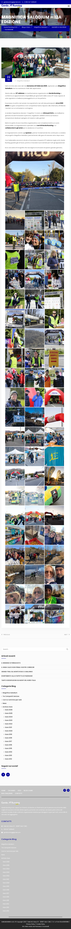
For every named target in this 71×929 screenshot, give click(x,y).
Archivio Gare (7, 707)
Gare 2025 (8, 713)
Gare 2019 (8, 734)
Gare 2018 (8, 738)
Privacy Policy (30, 924)
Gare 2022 (8, 724)
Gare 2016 (8, 745)
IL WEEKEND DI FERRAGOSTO (11, 663)
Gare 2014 (8, 752)
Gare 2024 (8, 717)
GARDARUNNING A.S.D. (8, 922)
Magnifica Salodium (23, 81)
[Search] (67, 649)
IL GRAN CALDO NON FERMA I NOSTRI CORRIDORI (17, 667)
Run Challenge (6, 793)
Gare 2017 (8, 741)
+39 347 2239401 (8, 829)
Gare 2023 (8, 720)
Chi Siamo (11, 791)
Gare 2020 (8, 731)
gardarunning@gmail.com (12, 2)
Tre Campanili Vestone (11, 696)
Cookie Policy (40, 924)
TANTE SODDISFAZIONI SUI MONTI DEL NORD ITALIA (18, 680)
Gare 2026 (8, 710)
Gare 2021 (8, 727)
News (4, 703)
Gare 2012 (8, 759)
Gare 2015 (8, 748)
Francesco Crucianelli (42, 926)
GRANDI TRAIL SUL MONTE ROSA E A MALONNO (17, 672)
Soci (19, 791)
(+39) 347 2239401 (30, 2)
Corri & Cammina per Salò (12, 700)
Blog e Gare (28, 791)
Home (3, 791)
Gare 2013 (8, 755)
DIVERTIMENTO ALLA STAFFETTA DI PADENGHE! (17, 676)
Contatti (18, 793)
